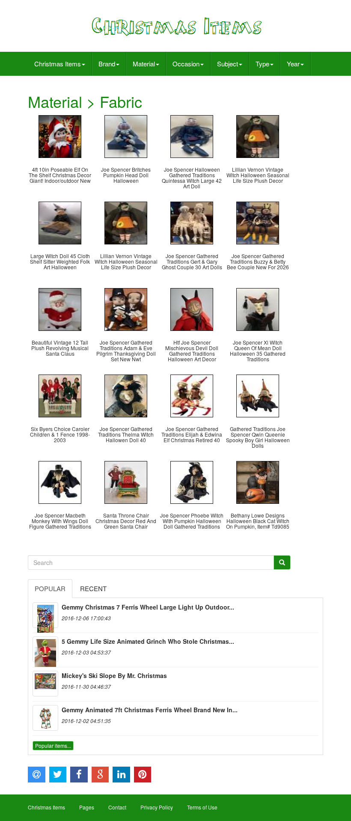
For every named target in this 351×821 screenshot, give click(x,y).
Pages (86, 807)
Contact (117, 807)
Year (293, 63)
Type (262, 63)
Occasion (186, 63)
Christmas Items (57, 63)
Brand (106, 63)
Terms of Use (202, 807)
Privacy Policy (156, 807)
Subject (227, 63)
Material (144, 63)
